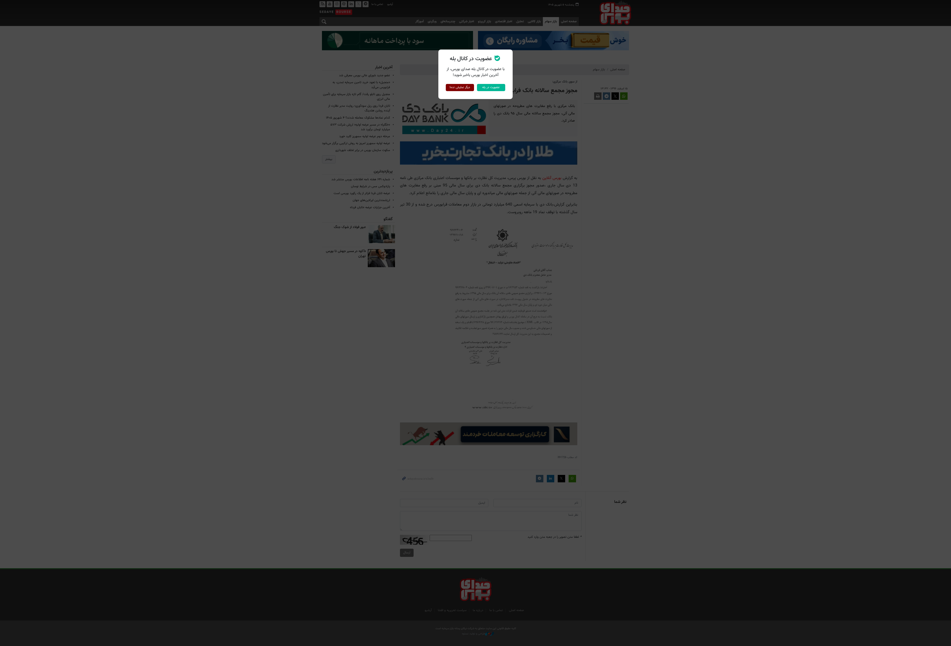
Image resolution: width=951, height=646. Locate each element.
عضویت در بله (491, 87)
